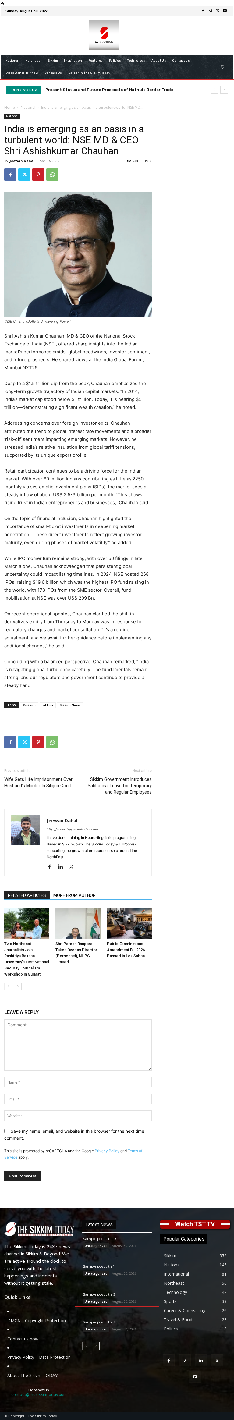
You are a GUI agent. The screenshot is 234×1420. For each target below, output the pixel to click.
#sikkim (29, 705)
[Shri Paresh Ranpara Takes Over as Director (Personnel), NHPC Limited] (77, 923)
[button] (223, 67)
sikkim (47, 705)
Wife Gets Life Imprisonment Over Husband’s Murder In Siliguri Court (38, 782)
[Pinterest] (38, 174)
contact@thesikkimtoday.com (39, 1394)
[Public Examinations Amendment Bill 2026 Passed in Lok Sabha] (129, 923)
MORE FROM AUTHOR (74, 895)
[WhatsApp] (52, 174)
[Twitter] (217, 11)
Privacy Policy (107, 1151)
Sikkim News (70, 705)
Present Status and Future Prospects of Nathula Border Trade (109, 89)
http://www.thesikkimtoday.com (72, 829)
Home (9, 107)
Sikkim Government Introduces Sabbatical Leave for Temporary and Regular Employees (120, 786)
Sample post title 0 (99, 1238)
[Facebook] (203, 11)
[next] (224, 90)
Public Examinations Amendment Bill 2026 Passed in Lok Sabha (126, 949)
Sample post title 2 (99, 1294)
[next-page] (18, 986)
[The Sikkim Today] (39, 1229)
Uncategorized (96, 1246)
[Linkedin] (63, 867)
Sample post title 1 (99, 1266)
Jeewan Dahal (22, 160)
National (28, 107)
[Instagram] (210, 11)
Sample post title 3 (99, 1322)
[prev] (214, 90)
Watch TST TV (195, 1224)
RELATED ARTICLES (27, 895)
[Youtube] (225, 11)
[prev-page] (8, 986)
